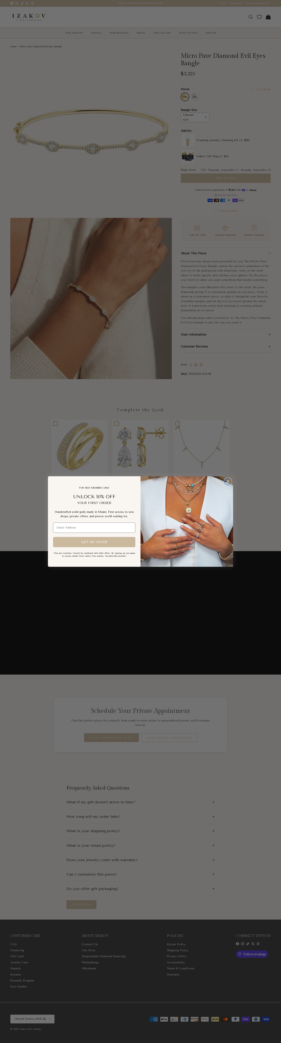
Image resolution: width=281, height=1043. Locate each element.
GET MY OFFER (94, 542)
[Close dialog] (227, 481)
